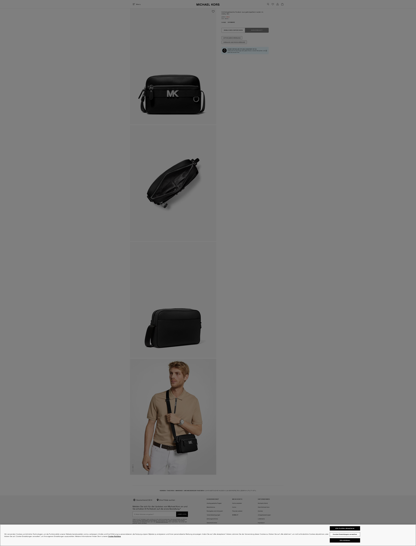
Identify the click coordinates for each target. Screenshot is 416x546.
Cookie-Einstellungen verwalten (345, 534)
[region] (208, 535)
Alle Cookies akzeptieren (344, 528)
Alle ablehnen (345, 540)
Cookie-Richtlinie (114, 536)
